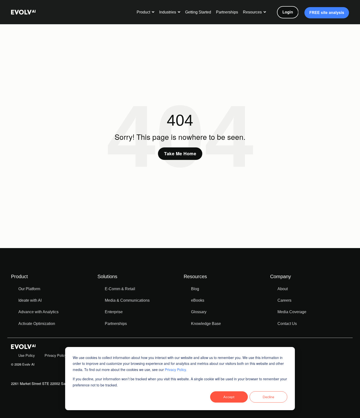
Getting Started (198, 12)
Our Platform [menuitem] (29, 289)
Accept (229, 397)
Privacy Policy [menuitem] (55, 355)
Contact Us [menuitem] (287, 324)
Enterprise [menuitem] (114, 312)
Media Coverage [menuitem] (291, 312)
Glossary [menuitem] (198, 312)
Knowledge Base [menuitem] (206, 324)
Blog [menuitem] (195, 289)
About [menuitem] (282, 289)
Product (144, 12)
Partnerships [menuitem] (116, 324)
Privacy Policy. (176, 369)
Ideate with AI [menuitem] (30, 300)
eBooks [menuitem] (197, 300)
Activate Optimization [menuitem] (36, 324)
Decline (268, 397)
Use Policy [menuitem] (26, 355)
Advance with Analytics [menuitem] (38, 312)
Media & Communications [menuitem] (127, 300)
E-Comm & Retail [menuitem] (120, 289)
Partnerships (227, 12)
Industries (168, 12)
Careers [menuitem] (284, 300)
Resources (253, 12)
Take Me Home (180, 153)
